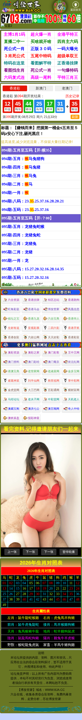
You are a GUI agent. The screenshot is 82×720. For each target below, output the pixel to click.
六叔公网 (33, 337)
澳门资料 (13, 361)
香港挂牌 (33, 299)
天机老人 (73, 399)
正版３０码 (41, 48)
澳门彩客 (53, 352)
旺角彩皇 (13, 309)
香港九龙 (33, 318)
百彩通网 (53, 390)
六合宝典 (53, 318)
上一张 (12, 551)
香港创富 (13, 337)
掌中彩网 (73, 380)
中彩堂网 (53, 399)
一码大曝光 (67, 48)
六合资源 (13, 299)
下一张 (30, 551)
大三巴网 (33, 390)
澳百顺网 (53, 408)
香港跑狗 (73, 299)
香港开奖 (73, 328)
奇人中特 (73, 408)
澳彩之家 (33, 352)
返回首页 (75, 9)
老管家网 (33, 371)
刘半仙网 (33, 380)
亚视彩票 (33, 328)
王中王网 (73, 352)
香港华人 (73, 318)
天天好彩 (53, 337)
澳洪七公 (33, 408)
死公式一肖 (14, 48)
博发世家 (53, 309)
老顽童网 (53, 371)
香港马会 (33, 309)
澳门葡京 (53, 361)
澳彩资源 (13, 352)
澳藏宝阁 (13, 408)
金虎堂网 (13, 390)
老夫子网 (33, 399)
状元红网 (73, 361)
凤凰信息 (73, 309)
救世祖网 (53, 380)
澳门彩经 (33, 361)
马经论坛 (13, 399)
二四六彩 (53, 328)
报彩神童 (33, 418)
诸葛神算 (13, 380)
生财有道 (13, 328)
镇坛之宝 (13, 318)
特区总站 (53, 299)
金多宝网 (73, 371)
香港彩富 (73, 337)
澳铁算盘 (13, 418)
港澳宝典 (13, 371)
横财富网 (73, 390)
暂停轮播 (69, 551)
